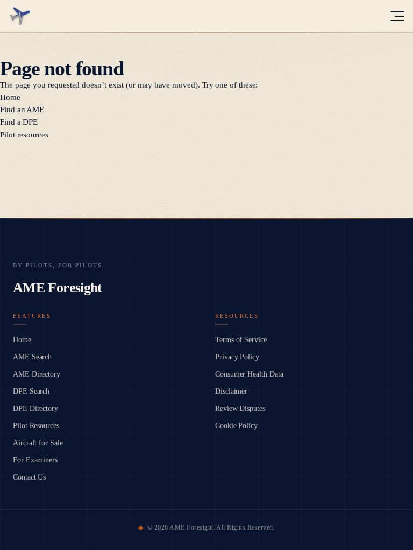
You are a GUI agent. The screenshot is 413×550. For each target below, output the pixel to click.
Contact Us (29, 477)
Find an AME (22, 109)
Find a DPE (19, 122)
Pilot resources (24, 135)
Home (10, 97)
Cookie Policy (236, 426)
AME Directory (36, 374)
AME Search (32, 357)
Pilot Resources (36, 426)
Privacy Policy (237, 357)
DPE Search (31, 391)
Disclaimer (231, 391)
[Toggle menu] (397, 16)
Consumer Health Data (249, 374)
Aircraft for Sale (38, 443)
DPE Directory (35, 408)
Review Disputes (240, 408)
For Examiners (35, 460)
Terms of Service (241, 340)
